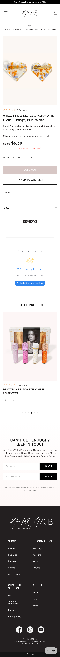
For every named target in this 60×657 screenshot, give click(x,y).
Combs (11, 568)
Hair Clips (12, 555)
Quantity (8, 157)
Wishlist (36, 561)
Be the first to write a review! (30, 283)
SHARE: (7, 192)
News (35, 599)
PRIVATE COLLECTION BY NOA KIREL (24, 389)
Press (35, 605)
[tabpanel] (30, 361)
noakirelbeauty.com (30, 13)
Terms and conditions (13, 602)
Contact (12, 610)
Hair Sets (12, 548)
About (35, 593)
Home (30, 26)
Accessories (14, 574)
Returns (36, 568)
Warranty (37, 548)
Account (37, 555)
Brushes (12, 561)
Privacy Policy (14, 616)
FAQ (10, 596)
